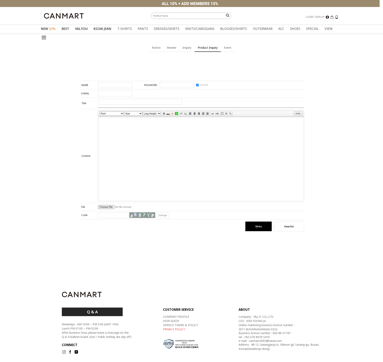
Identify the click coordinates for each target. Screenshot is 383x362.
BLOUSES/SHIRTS (233, 29)
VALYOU (81, 29)
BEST (65, 29)
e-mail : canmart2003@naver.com (260, 341)
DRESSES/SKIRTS (166, 29)
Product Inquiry (208, 47)
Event (227, 47)
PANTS (143, 29)
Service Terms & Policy (180, 325)
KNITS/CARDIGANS (199, 29)
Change (162, 215)
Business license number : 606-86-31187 (265, 333)
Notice (156, 47)
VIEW (329, 29)
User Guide (171, 321)
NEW (48, 29)
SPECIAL (312, 29)
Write (258, 226)
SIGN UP (319, 17)
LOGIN (309, 17)
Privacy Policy (174, 329)
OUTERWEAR (262, 29)
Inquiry (187, 47)
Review (171, 47)
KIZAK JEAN (102, 29)
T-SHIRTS (124, 29)
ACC (281, 29)
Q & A (92, 312)
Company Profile (176, 317)
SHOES (295, 29)
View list (289, 226)
